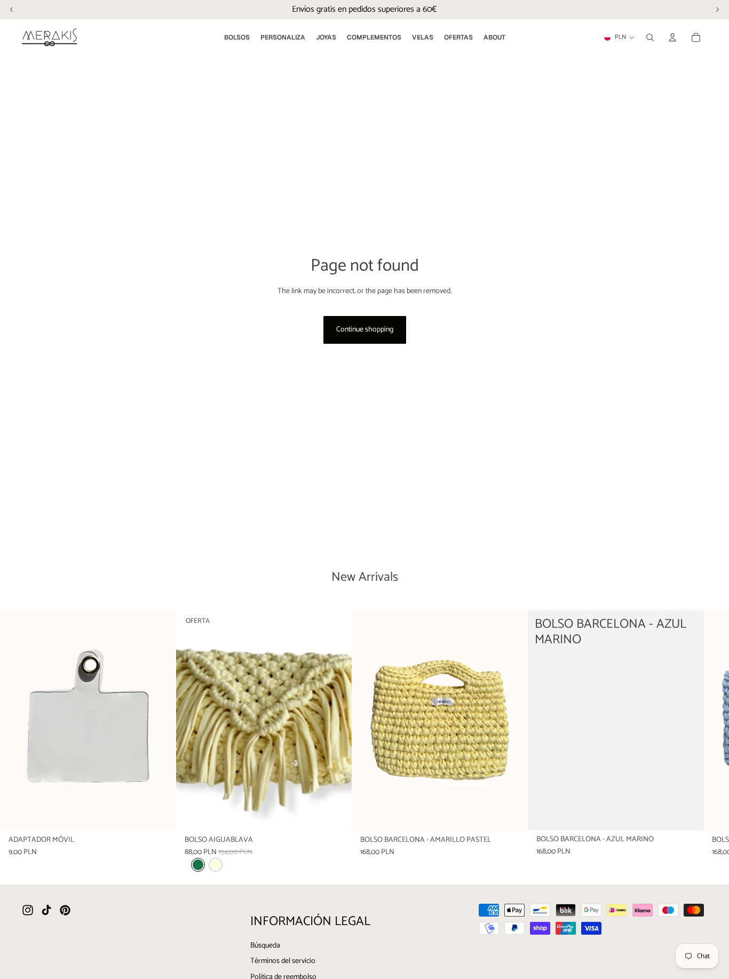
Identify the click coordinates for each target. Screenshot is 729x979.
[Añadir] (159, 814)
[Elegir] (335, 814)
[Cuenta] (672, 37)
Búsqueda (265, 945)
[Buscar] (650, 37)
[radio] (198, 865)
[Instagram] (27, 910)
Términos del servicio (282, 961)
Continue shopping (364, 329)
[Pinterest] (65, 910)
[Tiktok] (46, 910)
